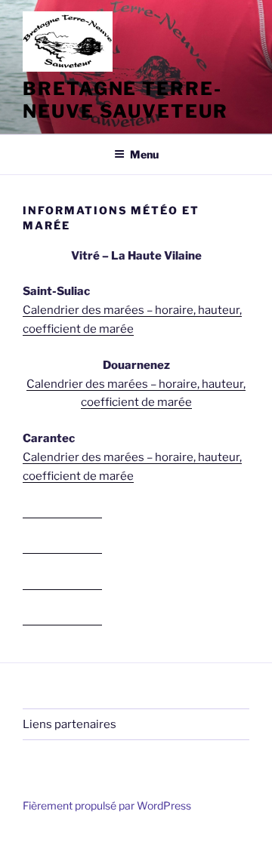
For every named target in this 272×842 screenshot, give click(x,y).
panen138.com (62, 511)
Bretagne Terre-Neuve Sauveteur (125, 100)
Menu (144, 154)
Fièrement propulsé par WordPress (107, 805)
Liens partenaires (69, 724)
